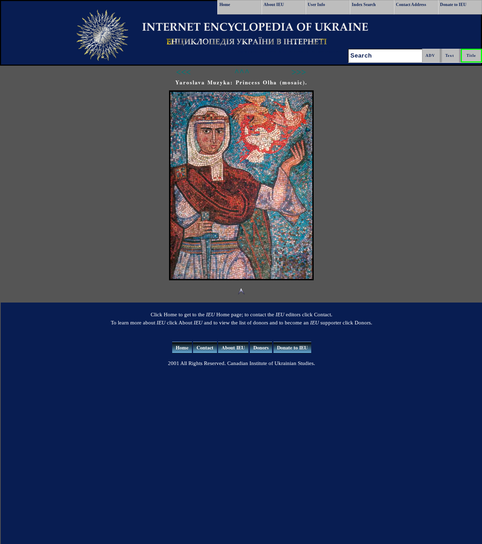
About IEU (274, 4)
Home (224, 4)
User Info (316, 4)
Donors (261, 347)
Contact (205, 347)
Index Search (364, 4)
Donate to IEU (453, 4)
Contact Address (411, 4)
